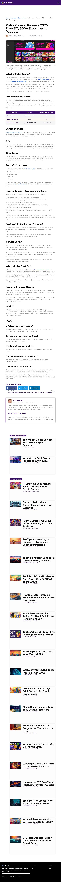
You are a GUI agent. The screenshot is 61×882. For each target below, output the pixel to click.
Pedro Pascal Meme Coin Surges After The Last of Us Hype (38, 728)
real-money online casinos (40, 270)
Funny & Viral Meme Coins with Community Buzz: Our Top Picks (37, 523)
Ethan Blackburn (17, 400)
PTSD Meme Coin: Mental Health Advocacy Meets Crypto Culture (37, 486)
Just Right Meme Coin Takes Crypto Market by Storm (38, 765)
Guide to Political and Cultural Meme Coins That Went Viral (37, 505)
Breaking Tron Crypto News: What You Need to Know (38, 802)
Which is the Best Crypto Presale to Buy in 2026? (36, 459)
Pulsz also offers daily (19, 184)
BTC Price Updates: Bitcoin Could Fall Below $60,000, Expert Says (38, 840)
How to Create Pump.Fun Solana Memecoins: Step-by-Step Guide (39, 597)
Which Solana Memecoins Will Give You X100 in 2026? (38, 820)
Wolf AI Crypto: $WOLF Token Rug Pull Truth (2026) (38, 671)
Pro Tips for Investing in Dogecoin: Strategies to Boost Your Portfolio (36, 542)
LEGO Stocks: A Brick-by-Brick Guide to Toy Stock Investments (36, 691)
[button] (58, 2)
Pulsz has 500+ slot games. (14, 132)
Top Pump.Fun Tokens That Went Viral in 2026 (37, 653)
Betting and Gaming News (18, 18)
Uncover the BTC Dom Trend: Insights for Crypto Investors (38, 783)
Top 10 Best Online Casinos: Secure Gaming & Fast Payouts (38, 442)
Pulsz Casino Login (29, 169)
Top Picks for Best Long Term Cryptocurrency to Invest (38, 559)
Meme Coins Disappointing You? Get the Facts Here (38, 708)
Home (7, 18)
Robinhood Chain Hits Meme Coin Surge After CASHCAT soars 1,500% (38, 579)
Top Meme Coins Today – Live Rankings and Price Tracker (39, 633)
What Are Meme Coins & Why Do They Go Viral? (39, 745)
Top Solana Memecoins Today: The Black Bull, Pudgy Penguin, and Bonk (38, 616)
